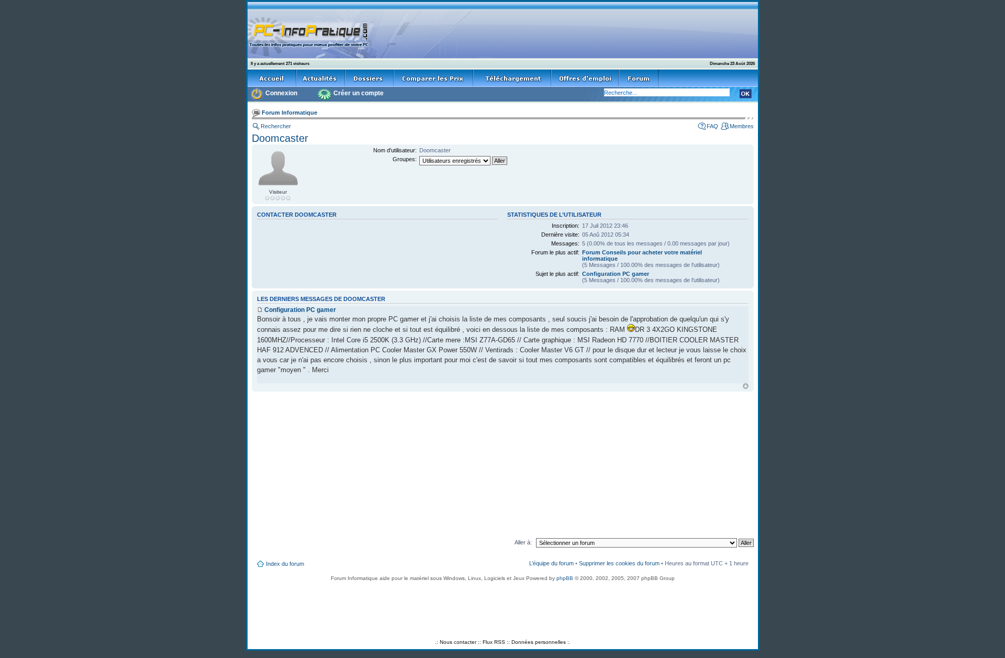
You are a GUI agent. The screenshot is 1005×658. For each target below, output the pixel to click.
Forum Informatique (289, 112)
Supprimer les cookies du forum (619, 563)
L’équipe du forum (551, 563)
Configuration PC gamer (615, 274)
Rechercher (276, 126)
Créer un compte (358, 93)
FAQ (712, 126)
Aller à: (523, 542)
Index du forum (285, 564)
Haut (746, 386)
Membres (742, 126)
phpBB (564, 578)
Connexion (281, 93)
